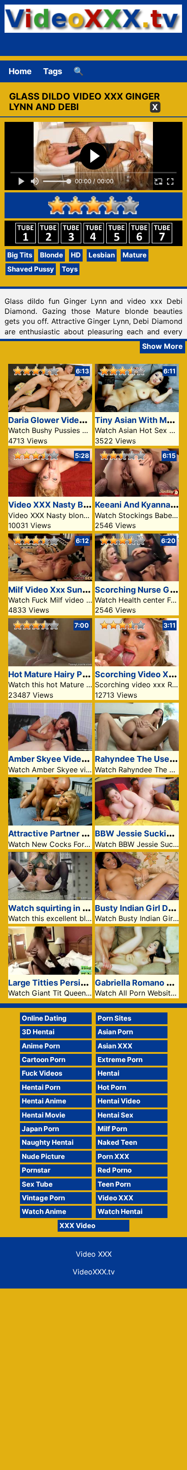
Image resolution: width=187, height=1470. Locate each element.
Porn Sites (114, 1018)
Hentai (108, 1073)
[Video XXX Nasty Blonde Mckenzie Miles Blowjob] (50, 493)
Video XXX (115, 1197)
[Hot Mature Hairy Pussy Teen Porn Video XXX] (50, 663)
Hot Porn (112, 1087)
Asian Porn (115, 1031)
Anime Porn (41, 1046)
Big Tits (19, 255)
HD (76, 255)
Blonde (51, 255)
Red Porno (115, 1170)
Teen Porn (114, 1184)
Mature (135, 255)
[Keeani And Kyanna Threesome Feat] (137, 493)
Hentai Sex (115, 1115)
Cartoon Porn (43, 1059)
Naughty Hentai (48, 1142)
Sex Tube (37, 1184)
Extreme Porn (120, 1059)
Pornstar (36, 1170)
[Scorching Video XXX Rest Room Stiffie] (137, 663)
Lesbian (102, 255)
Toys (70, 269)
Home (20, 71)
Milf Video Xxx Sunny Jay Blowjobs (77, 589)
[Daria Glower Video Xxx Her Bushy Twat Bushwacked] (50, 409)
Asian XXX (115, 1046)
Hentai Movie (43, 1115)
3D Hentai (38, 1031)
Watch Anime (44, 1211)
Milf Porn (112, 1128)
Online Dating (44, 1018)
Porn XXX (113, 1156)
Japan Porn (40, 1128)
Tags (52, 71)
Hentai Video (119, 1101)
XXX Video (77, 1225)
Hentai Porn (41, 1087)
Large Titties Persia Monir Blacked (75, 982)
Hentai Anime (44, 1101)
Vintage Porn (43, 1197)
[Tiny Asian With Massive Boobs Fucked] (137, 409)
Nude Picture (43, 1156)
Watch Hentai (120, 1211)
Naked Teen (117, 1142)
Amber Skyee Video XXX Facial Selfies (84, 759)
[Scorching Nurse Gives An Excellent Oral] (137, 578)
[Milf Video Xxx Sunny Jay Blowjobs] (50, 578)
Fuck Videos (42, 1073)
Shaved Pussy (30, 269)
